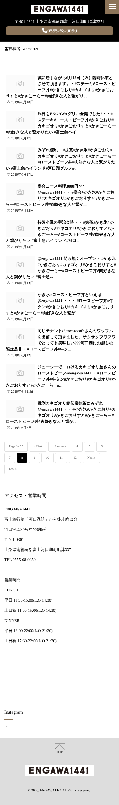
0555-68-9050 (62, 31)
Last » (13, 469)
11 (61, 458)
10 (47, 458)
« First (38, 446)
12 (75, 458)
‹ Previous (59, 446)
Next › (91, 458)
